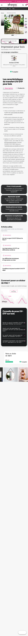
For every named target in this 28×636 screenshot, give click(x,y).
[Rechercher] (23, 5)
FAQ (10, 8)
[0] (26, 5)
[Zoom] (22, 17)
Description (9, 88)
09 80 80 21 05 (4, 8)
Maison (2, 13)
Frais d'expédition (4, 49)
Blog (13, 8)
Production (21, 88)
